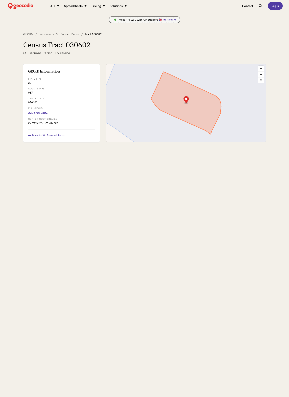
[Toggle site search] (260, 6)
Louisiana (45, 34)
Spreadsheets (73, 6)
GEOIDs (28, 34)
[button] (186, 100)
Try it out (168, 19)
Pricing (96, 6)
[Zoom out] (261, 74)
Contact (247, 6)
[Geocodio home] (26, 6)
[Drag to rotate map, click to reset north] (261, 80)
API (52, 6)
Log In (275, 5)
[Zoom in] (261, 69)
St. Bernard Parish (67, 34)
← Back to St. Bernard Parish (46, 135)
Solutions (116, 6)
